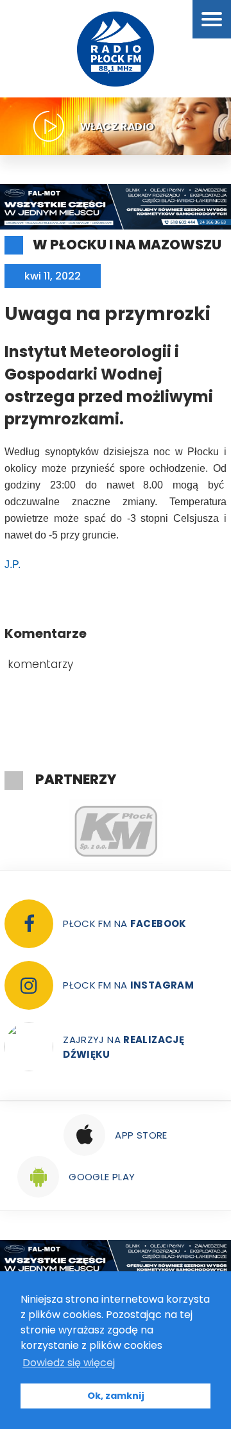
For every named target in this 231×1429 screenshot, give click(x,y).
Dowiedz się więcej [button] (68, 1362)
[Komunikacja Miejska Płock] (115, 831)
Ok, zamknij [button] (115, 1395)
